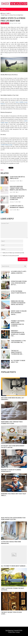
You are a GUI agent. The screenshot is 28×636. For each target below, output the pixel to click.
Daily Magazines (9, 630)
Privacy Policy (11, 632)
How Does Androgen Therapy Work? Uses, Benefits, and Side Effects (18, 188)
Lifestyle (7, 23)
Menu (4, 9)
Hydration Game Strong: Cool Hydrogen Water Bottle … (19, 283)
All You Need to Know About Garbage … (14, 566)
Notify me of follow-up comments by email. (13, 252)
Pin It (2, 170)
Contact (18, 632)
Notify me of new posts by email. (11, 255)
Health (2, 23)
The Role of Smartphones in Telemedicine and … (17, 352)
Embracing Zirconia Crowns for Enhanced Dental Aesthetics (18, 302)
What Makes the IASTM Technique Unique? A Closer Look (17, 197)
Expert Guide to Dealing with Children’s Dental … (19, 312)
